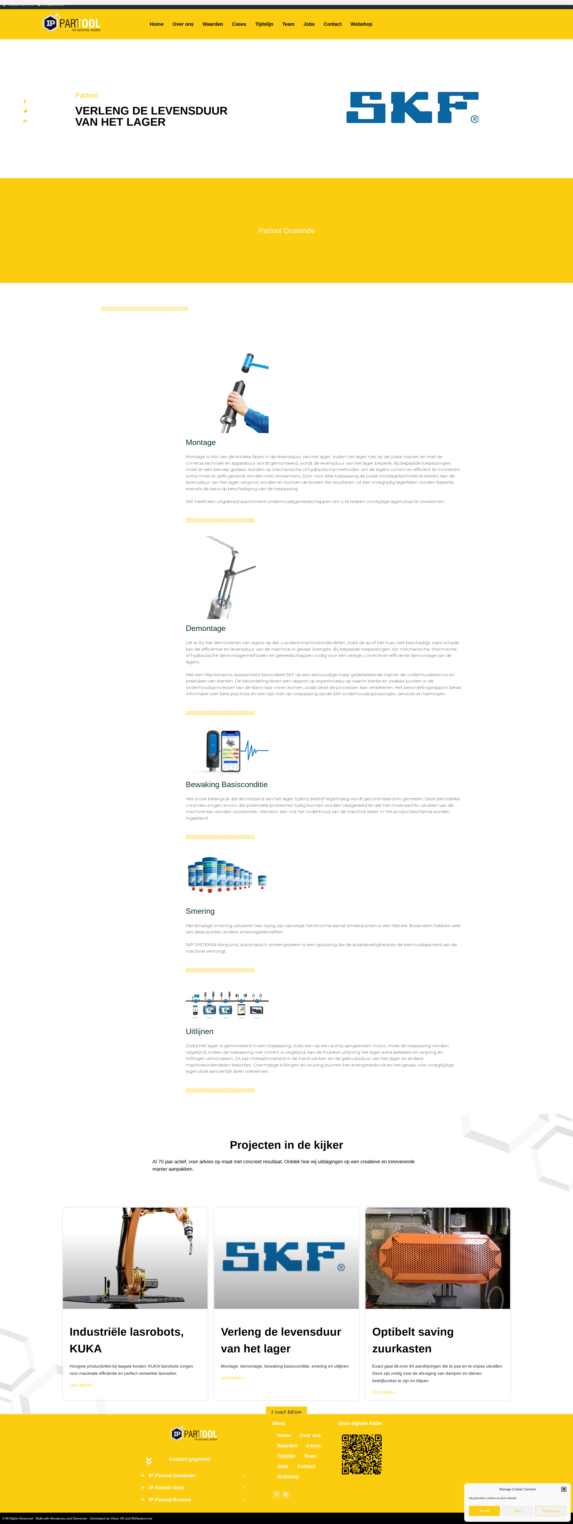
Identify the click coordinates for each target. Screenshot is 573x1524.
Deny (518, 1511)
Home (157, 24)
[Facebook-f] (276, 1494)
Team (288, 24)
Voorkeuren (550, 1511)
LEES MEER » (81, 1385)
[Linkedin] (285, 1494)
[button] (564, 1489)
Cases (239, 24)
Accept (484, 1511)
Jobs (309, 24)
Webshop (361, 24)
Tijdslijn (264, 24)
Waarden (213, 24)
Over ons (183, 24)
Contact (333, 24)
